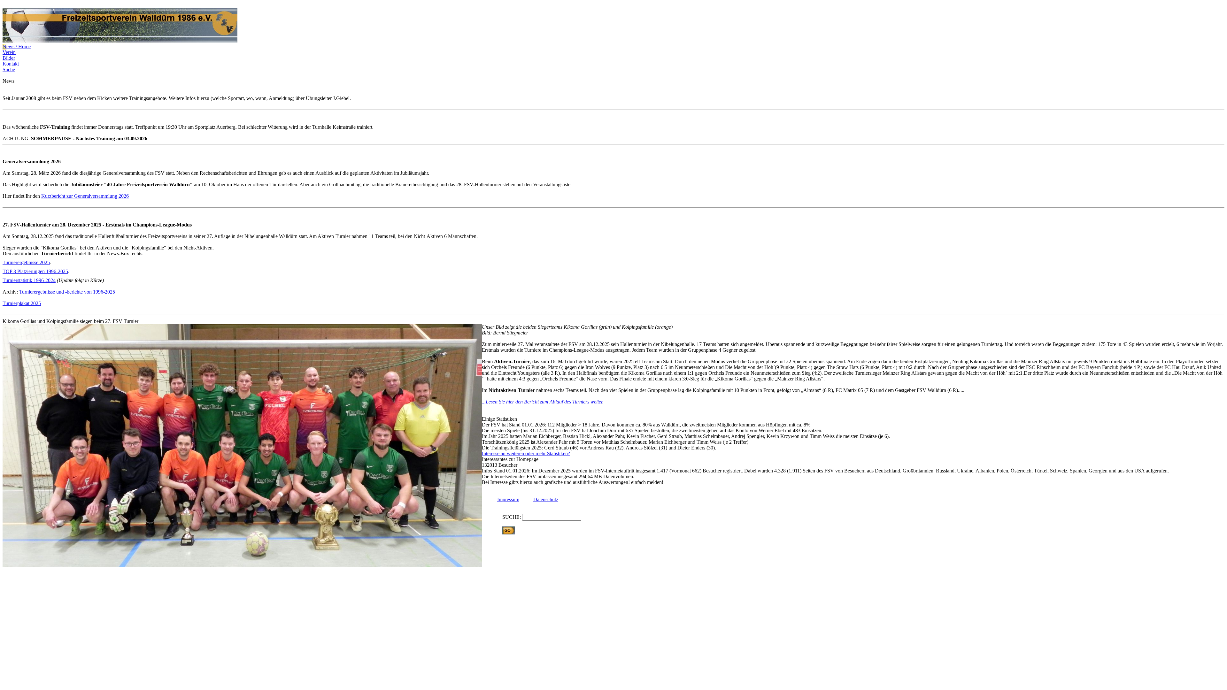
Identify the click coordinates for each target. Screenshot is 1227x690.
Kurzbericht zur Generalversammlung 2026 (85, 196)
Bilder (9, 58)
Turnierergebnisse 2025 (26, 262)
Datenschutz (545, 499)
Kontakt (11, 63)
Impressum (508, 499)
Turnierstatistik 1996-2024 (29, 280)
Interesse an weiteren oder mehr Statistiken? (526, 453)
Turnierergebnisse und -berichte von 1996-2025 (67, 292)
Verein (9, 52)
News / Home (17, 46)
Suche (9, 69)
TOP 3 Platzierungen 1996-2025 (35, 271)
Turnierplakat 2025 (22, 303)
